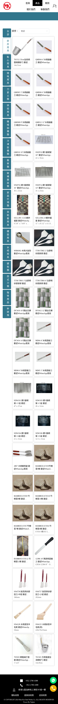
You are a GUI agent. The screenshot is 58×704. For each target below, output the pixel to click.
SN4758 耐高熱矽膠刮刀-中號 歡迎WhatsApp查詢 (22, 594)
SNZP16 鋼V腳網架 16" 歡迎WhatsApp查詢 (22, 188)
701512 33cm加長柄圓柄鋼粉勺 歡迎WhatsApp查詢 (22, 62)
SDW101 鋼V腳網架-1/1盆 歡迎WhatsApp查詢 (21, 403)
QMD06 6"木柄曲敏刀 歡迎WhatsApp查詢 (43, 95)
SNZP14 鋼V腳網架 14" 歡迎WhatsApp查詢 (43, 188)
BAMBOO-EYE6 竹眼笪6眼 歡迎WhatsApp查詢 (43, 529)
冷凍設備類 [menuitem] (8, 147)
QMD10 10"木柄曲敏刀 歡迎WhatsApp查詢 (22, 155)
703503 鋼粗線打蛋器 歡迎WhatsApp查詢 (22, 660)
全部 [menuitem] (8, 33)
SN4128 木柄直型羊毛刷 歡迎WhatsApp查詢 (22, 627)
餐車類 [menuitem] (8, 163)
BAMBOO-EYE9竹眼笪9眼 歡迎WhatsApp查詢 (44, 469)
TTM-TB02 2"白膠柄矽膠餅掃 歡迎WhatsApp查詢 (43, 253)
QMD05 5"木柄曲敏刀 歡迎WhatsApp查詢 (22, 95)
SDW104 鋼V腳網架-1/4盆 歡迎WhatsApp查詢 (21, 436)
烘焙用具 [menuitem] (8, 110)
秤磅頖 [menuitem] (8, 312)
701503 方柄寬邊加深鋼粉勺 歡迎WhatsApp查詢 (43, 660)
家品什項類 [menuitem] (8, 199)
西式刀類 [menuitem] (8, 281)
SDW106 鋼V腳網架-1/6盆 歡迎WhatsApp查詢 (42, 436)
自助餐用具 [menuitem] (8, 218)
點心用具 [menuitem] (8, 62)
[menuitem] (28, 3)
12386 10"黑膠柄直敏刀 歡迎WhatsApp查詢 (44, 561)
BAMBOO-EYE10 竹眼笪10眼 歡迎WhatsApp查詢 (43, 499)
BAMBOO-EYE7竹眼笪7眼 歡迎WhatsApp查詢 (22, 529)
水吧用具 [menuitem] (8, 252)
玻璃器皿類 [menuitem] (8, 179)
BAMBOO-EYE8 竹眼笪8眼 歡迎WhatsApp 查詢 (22, 499)
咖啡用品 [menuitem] (8, 297)
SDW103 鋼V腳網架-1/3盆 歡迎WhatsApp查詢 (42, 403)
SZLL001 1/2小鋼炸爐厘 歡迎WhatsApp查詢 (22, 221)
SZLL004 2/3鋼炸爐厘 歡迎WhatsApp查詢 (43, 221)
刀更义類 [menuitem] (8, 94)
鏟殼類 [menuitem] (8, 266)
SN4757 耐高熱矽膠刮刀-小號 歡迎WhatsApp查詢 (43, 594)
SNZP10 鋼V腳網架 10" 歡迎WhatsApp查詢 (43, 155)
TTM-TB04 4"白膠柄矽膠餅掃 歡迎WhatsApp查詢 (43, 283)
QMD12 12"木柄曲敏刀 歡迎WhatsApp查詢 (43, 125)
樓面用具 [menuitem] (8, 236)
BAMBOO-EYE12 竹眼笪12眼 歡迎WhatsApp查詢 (22, 561)
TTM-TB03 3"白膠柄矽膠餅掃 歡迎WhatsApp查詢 (22, 283)
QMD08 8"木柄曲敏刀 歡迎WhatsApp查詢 (22, 125)
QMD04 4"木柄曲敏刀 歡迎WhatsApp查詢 (43, 62)
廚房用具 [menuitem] (8, 46)
